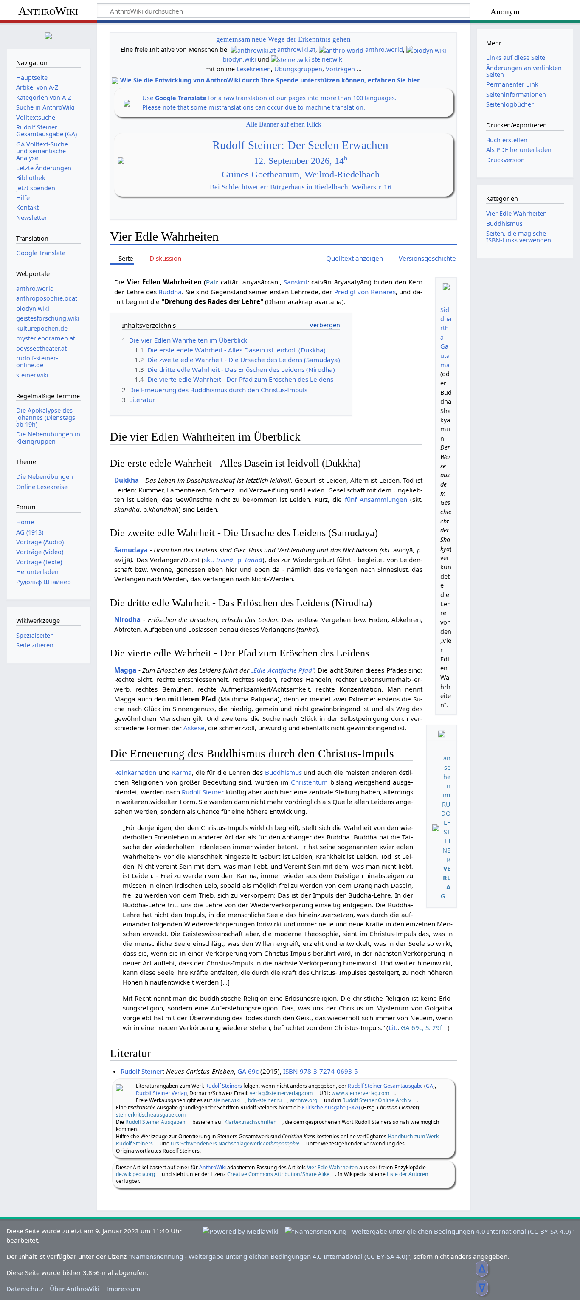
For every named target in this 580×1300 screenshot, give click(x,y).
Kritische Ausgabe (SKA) (331, 1107)
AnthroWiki (48, 10)
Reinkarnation (135, 772)
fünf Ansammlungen (376, 499)
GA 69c (248, 1071)
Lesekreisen (254, 69)
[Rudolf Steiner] (119, 1087)
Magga (125, 670)
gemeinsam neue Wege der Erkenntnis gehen (283, 39)
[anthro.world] (341, 49)
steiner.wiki (328, 59)
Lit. (393, 1027)
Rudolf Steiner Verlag (161, 1093)
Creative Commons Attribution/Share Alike (278, 1174)
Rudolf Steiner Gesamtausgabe (385, 1085)
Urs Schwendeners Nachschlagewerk (235, 1143)
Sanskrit (295, 282)
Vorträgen (340, 69)
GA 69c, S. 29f (421, 1027)
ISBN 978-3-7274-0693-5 (320, 1071)
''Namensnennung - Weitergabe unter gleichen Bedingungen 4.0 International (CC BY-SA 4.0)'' (269, 1256)
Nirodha (127, 619)
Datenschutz (24, 1288)
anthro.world (384, 49)
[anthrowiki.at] (253, 49)
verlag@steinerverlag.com (281, 1093)
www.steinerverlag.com (360, 1093)
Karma (182, 772)
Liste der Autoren (407, 1174)
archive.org (303, 1100)
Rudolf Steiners (223, 1085)
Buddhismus (283, 772)
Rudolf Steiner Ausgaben (155, 1122)
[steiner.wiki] (290, 59)
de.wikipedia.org (135, 1174)
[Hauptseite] (48, 34)
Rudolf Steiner (203, 792)
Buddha (170, 291)
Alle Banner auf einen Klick (283, 124)
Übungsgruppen (298, 69)
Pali (211, 282)
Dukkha (126, 480)
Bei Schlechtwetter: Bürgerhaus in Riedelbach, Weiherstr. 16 (300, 187)
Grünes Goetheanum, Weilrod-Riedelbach (301, 174)
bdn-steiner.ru (265, 1100)
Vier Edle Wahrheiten (332, 1167)
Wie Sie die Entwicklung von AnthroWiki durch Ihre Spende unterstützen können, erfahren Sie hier (270, 80)
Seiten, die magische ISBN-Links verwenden (518, 236)
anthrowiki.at (296, 49)
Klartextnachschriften (250, 1122)
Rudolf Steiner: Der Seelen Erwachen (300, 145)
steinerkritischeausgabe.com (151, 1114)
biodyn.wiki (239, 59)
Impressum (123, 1288)
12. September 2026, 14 (300, 161)
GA (429, 1085)
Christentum (309, 782)
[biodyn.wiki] (426, 49)
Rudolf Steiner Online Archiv (376, 1100)
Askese (194, 727)
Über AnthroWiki (74, 1288)
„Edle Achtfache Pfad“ (282, 670)
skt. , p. (233, 559)
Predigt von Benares (365, 291)
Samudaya (131, 550)
